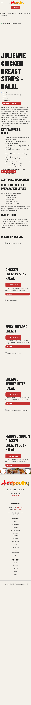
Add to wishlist (14, 285)
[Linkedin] (18, 513)
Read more (10, 294)
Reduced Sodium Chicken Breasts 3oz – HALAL (17, 443)
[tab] (17, 174)
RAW (14, 171)
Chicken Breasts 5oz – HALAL (15, 274)
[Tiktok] (22, 513)
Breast (8, 169)
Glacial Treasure (12, 13)
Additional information (10, 173)
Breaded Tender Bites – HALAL (16, 383)
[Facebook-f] (9, 513)
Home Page (2, 13)
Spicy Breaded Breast (16, 328)
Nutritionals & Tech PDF (9, 103)
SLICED (21, 169)
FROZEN (4, 171)
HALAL (9, 171)
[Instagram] (15, 513)
